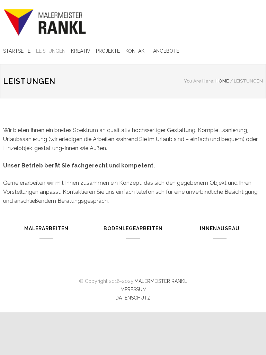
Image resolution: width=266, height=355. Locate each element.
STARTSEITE (16, 51)
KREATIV (80, 51)
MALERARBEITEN (46, 228)
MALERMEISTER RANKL (160, 281)
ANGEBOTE (166, 51)
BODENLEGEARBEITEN (133, 228)
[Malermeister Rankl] (67, 22)
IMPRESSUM (133, 289)
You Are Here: (199, 81)
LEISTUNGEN (50, 51)
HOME (222, 81)
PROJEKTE (108, 51)
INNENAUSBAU (220, 228)
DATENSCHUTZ (133, 298)
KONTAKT (136, 51)
